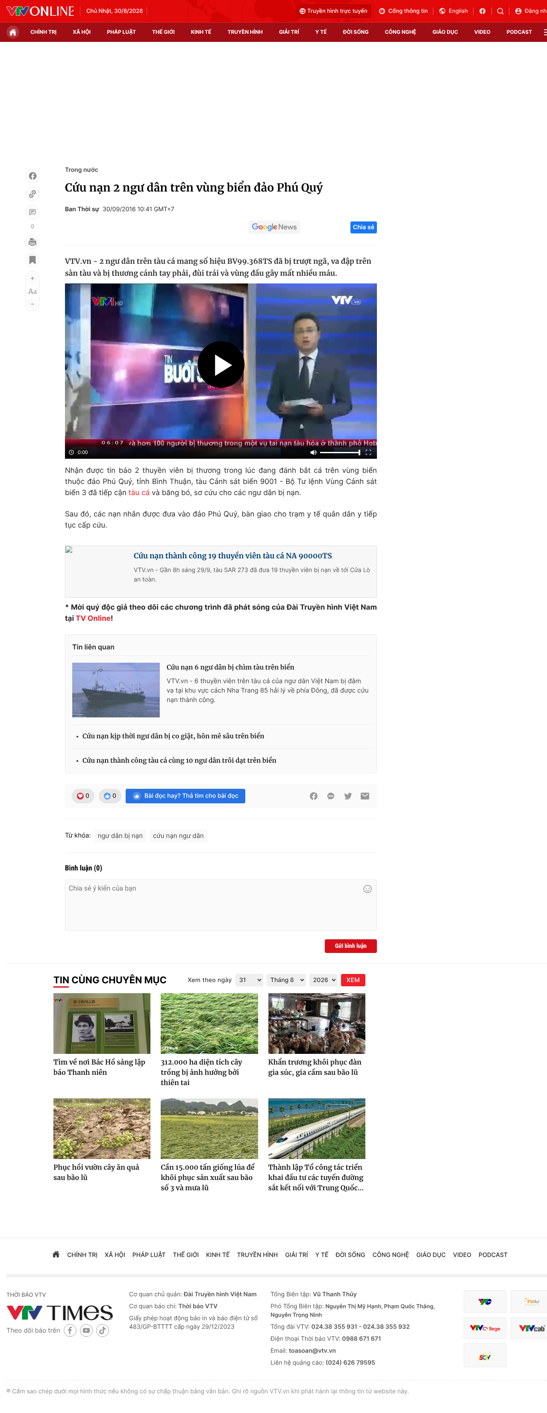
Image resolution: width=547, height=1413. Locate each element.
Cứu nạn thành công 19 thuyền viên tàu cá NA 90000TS (233, 555)
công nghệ (400, 32)
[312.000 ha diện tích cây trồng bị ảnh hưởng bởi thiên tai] (209, 1023)
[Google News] (274, 227)
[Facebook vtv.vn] (485, 11)
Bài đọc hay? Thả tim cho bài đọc (191, 795)
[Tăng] (32, 278)
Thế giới (163, 32)
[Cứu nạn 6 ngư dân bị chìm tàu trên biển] (116, 690)
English (458, 11)
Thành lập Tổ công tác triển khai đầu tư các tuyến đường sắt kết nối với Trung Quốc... (316, 1177)
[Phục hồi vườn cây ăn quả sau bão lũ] (101, 1128)
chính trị (43, 32)
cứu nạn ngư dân (178, 836)
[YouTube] (86, 1330)
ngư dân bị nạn (120, 836)
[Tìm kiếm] (503, 11)
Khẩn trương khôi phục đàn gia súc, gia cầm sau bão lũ (315, 1067)
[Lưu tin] (32, 260)
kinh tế (201, 32)
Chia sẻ (363, 227)
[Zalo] (331, 796)
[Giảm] (32, 304)
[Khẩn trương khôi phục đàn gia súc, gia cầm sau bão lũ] (316, 1023)
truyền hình (244, 32)
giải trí (289, 32)
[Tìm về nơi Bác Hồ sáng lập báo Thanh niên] (101, 1023)
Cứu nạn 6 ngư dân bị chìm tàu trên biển (230, 668)
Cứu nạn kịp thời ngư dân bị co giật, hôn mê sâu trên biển (173, 736)
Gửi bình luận (351, 946)
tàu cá (139, 493)
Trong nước (81, 170)
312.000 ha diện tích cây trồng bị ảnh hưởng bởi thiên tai (201, 1072)
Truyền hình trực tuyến (337, 11)
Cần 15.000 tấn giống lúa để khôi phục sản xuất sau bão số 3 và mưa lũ (207, 1177)
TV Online (93, 618)
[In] (32, 242)
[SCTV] (485, 1355)
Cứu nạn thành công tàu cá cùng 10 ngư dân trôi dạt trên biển (179, 761)
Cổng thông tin (408, 11)
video (482, 32)
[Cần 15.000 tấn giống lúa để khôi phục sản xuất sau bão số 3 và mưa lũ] (209, 1128)
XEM (353, 980)
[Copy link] (32, 194)
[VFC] (485, 1301)
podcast (519, 32)
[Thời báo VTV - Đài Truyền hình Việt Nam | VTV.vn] (40, 11)
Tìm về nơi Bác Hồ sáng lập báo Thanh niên (99, 1067)
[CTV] (485, 1328)
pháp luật (121, 32)
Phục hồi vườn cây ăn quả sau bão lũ (96, 1172)
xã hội (82, 32)
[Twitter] (348, 796)
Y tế (321, 32)
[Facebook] (32, 176)
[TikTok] (102, 1330)
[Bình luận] (32, 212)
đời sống (356, 32)
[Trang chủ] (12, 32)
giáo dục (445, 32)
